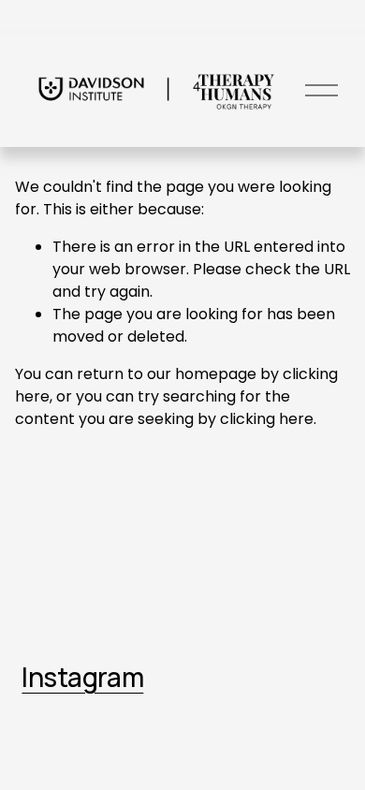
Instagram (82, 677)
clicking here (267, 419)
